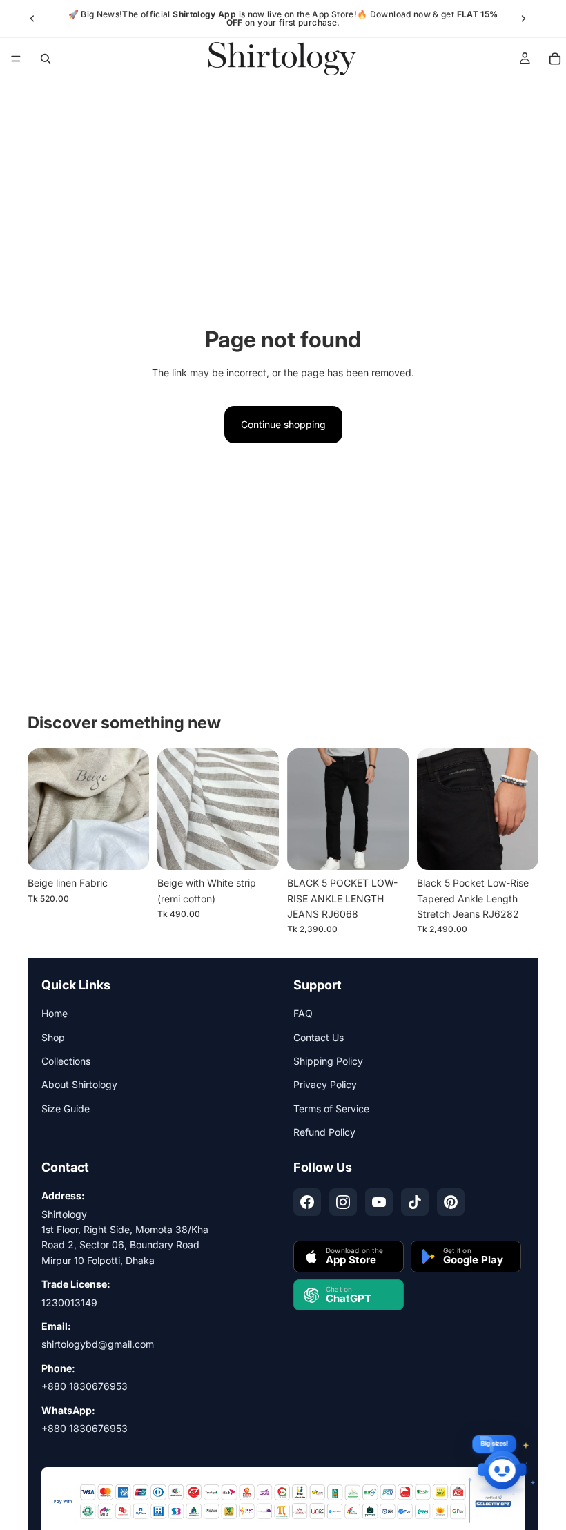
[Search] (45, 58)
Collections (65, 1061)
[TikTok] (415, 1202)
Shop (53, 1037)
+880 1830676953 (84, 1386)
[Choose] (387, 848)
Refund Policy (324, 1132)
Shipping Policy (328, 1061)
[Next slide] (523, 18)
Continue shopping (283, 424)
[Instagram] (343, 1202)
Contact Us (318, 1037)
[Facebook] (307, 1202)
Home (54, 1013)
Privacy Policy (325, 1084)
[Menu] (16, 59)
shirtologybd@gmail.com (97, 1344)
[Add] (127, 848)
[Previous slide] (32, 18)
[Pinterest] (451, 1202)
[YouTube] (379, 1202)
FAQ (303, 1013)
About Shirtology (79, 1084)
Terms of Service (331, 1108)
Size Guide (65, 1108)
